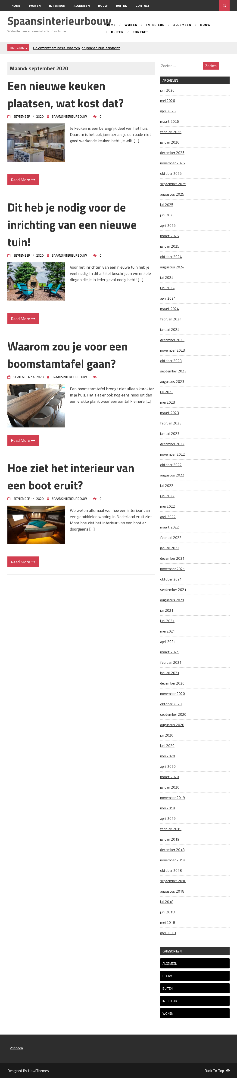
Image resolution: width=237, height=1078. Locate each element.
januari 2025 (169, 246)
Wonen (35, 5)
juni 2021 (167, 620)
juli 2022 (166, 485)
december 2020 (172, 683)
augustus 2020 (172, 725)
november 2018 (172, 860)
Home (16, 5)
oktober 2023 (171, 360)
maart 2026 (169, 121)
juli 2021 (166, 610)
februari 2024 (170, 319)
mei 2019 (167, 808)
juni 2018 (167, 912)
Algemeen (82, 5)
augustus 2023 (172, 381)
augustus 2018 (172, 891)
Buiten (121, 5)
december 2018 (172, 849)
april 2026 (168, 111)
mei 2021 (167, 631)
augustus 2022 (172, 475)
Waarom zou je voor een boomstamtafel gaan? (67, 354)
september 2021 (173, 589)
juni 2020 (167, 745)
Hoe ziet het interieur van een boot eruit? (70, 476)
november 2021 (172, 568)
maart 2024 (169, 308)
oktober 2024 (171, 256)
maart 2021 (169, 652)
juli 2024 (166, 277)
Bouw (103, 5)
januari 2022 (169, 548)
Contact (143, 5)
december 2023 (172, 340)
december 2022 (172, 444)
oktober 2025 (171, 173)
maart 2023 (169, 412)
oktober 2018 (171, 870)
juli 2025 (166, 204)
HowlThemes (38, 1070)
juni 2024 (167, 288)
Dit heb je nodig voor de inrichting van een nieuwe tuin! (72, 224)
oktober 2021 (171, 579)
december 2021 (172, 558)
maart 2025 (169, 236)
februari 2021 (170, 662)
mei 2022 (167, 506)
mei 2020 (167, 756)
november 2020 (172, 693)
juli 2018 (166, 901)
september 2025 (173, 184)
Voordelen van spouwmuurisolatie (59, 48)
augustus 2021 (172, 600)
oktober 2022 (171, 464)
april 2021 (168, 641)
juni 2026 (167, 90)
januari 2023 (169, 433)
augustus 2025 (172, 194)
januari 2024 (169, 329)
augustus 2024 (172, 267)
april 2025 (168, 225)
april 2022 (168, 516)
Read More (21, 180)
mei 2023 (167, 402)
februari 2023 (170, 423)
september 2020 (173, 714)
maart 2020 (169, 777)
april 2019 (168, 818)
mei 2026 (167, 100)
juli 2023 (166, 392)
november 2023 (172, 350)
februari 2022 (170, 537)
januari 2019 (169, 839)
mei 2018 (167, 922)
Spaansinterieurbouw (59, 20)
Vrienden (16, 1048)
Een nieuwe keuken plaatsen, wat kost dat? (65, 94)
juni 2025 (167, 215)
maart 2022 (169, 527)
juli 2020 (166, 735)
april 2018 (168, 933)
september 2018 (173, 881)
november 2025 (172, 163)
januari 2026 (169, 142)
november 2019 (172, 797)
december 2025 (172, 152)
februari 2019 (170, 829)
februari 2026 (170, 132)
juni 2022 (167, 496)
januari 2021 (169, 673)
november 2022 (172, 454)
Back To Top (214, 1070)
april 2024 (168, 298)
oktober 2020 (171, 704)
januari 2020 (169, 787)
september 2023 (173, 371)
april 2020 (168, 766)
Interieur (57, 5)
